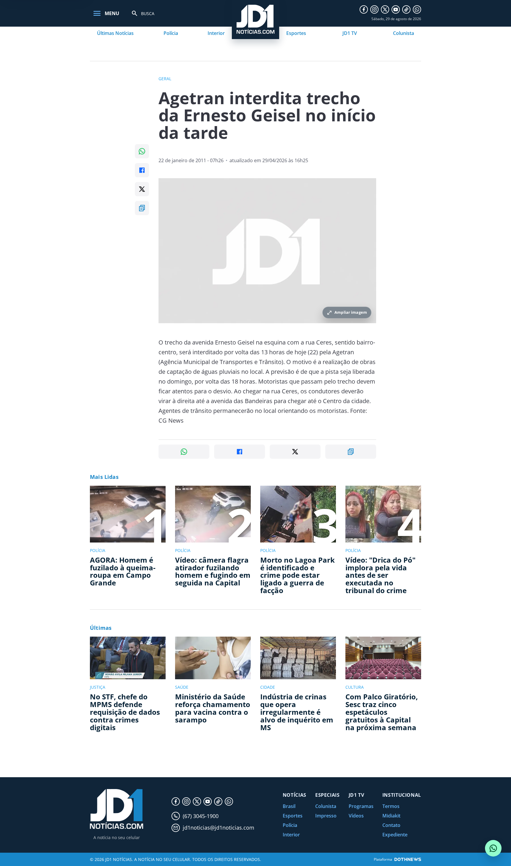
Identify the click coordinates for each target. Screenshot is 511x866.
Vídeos (356, 815)
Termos (391, 806)
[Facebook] (364, 9)
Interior (216, 33)
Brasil (289, 806)
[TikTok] (406, 9)
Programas (361, 806)
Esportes (296, 33)
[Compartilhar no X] (142, 189)
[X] (385, 9)
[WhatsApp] (417, 9)
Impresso (326, 815)
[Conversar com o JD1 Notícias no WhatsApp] (493, 848)
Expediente (394, 834)
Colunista (403, 33)
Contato (391, 825)
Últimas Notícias (115, 33)
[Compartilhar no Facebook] (142, 170)
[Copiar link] (142, 208)
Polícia (171, 33)
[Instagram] (374, 9)
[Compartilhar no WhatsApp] (142, 151)
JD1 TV (349, 33)
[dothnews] (407, 859)
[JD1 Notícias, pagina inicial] (116, 809)
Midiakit (391, 815)
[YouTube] (396, 9)
